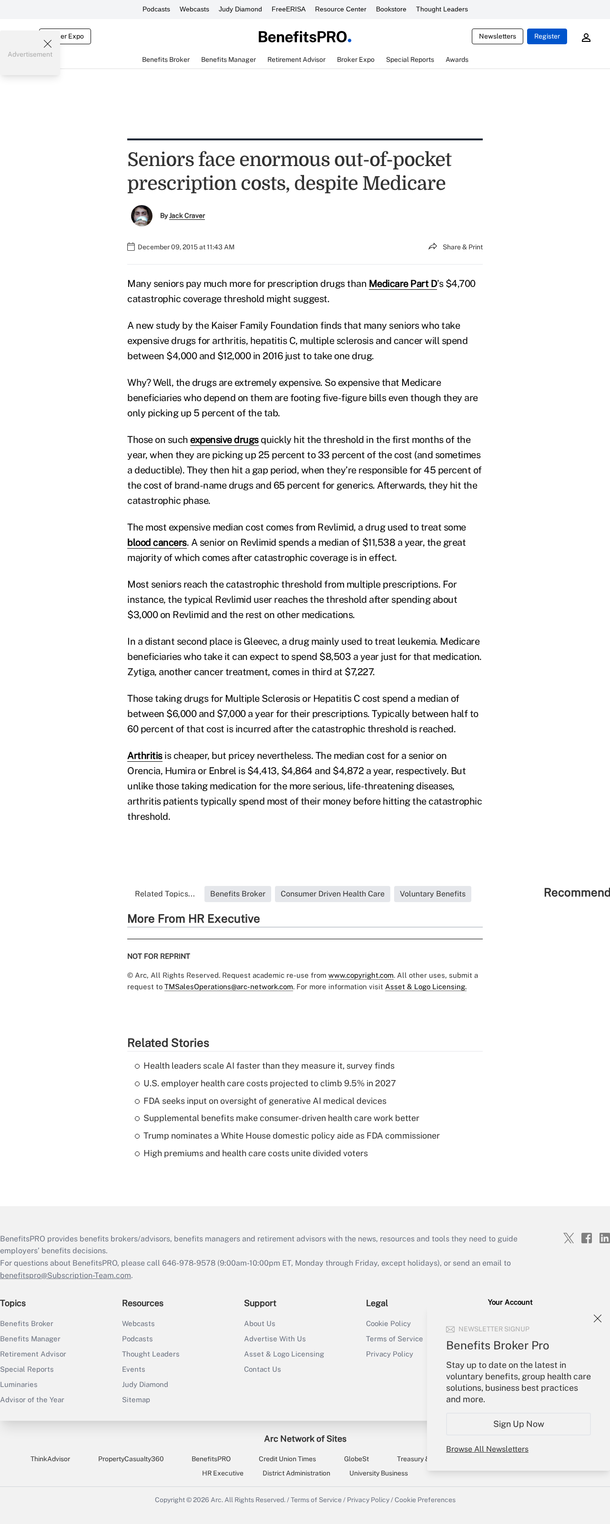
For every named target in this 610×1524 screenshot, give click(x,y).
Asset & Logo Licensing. (426, 987)
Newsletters (497, 36)
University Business (378, 1473)
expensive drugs (224, 439)
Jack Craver (187, 215)
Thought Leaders (442, 9)
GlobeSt (356, 1459)
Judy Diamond (240, 9)
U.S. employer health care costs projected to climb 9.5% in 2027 (269, 1083)
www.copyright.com (361, 975)
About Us (259, 1323)
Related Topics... (165, 893)
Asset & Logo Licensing (284, 1354)
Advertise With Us (275, 1339)
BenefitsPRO (211, 1459)
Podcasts (156, 9)
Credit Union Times (287, 1459)
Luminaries (19, 1384)
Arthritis (145, 755)
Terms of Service (316, 1500)
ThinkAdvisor (50, 1459)
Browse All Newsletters (487, 1449)
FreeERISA (288, 9)
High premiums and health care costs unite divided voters (255, 1153)
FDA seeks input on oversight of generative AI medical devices (264, 1101)
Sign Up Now (518, 1424)
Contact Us (262, 1369)
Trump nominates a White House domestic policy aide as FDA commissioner (291, 1136)
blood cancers (157, 542)
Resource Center (340, 9)
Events (133, 1369)
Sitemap (136, 1400)
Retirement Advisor (33, 1354)
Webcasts (194, 9)
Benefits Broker (26, 1323)
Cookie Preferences (425, 1500)
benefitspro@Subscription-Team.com (65, 1275)
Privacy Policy (368, 1500)
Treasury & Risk (420, 1459)
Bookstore (391, 9)
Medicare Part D (403, 283)
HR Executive (223, 1473)
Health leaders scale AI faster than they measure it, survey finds (269, 1066)
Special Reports (27, 1369)
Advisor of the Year (32, 1400)
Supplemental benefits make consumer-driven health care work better (281, 1118)
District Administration (296, 1473)
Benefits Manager (30, 1339)
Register (547, 36)
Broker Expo (65, 36)
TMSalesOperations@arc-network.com (228, 987)
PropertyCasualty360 (131, 1459)
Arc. (217, 1500)
